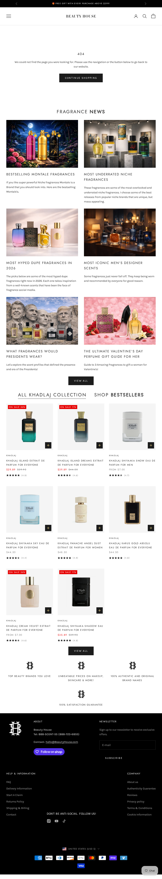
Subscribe (113, 757)
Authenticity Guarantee (141, 788)
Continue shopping (81, 77)
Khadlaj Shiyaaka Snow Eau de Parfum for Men (132, 462)
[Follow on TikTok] (64, 821)
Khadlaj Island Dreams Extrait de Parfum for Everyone (81, 462)
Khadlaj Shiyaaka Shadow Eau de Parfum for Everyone (80, 628)
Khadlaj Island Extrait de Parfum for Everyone (25, 462)
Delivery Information (19, 788)
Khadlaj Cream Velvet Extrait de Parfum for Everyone (28, 628)
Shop (119, 394)
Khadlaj (11, 455)
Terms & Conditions (139, 808)
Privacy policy (135, 801)
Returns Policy (15, 801)
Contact (11, 814)
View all (81, 380)
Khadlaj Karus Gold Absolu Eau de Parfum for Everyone (130, 545)
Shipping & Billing (17, 808)
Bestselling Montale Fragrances (40, 174)
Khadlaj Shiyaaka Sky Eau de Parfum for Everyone (27, 545)
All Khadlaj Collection (52, 394)
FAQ (8, 782)
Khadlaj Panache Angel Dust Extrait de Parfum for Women (80, 545)
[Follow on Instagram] (49, 821)
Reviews (132, 795)
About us (132, 782)
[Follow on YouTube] (56, 821)
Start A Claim (14, 795)
